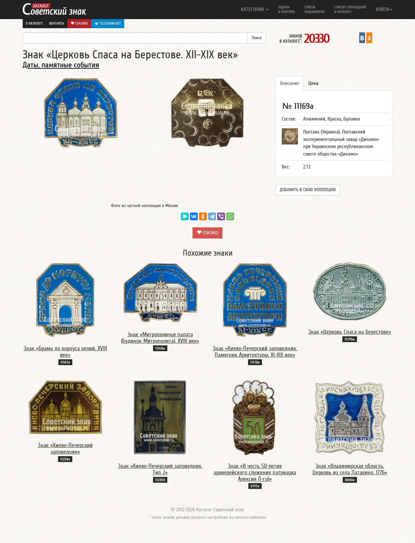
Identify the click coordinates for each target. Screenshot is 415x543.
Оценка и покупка (286, 9)
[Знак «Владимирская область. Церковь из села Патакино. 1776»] (350, 417)
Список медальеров (314, 9)
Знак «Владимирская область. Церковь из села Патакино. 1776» (350, 469)
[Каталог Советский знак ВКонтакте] (362, 37)
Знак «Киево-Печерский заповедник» (65, 448)
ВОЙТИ (382, 9)
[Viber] (221, 216)
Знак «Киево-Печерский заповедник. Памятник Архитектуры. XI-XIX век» (255, 351)
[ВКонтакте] (194, 216)
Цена (313, 83)
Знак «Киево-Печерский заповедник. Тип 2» (160, 469)
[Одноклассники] (203, 216)
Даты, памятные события (61, 65)
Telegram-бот (110, 23)
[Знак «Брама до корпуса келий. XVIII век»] (65, 300)
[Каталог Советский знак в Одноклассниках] (369, 37)
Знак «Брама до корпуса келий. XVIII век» (65, 351)
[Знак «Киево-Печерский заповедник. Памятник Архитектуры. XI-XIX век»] (255, 300)
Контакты (56, 23)
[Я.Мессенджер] (185, 216)
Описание (289, 83)
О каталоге (34, 23)
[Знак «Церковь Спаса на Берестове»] (350, 292)
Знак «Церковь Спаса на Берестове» (349, 332)
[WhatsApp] (230, 216)
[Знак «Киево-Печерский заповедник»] (65, 407)
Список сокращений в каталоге (350, 9)
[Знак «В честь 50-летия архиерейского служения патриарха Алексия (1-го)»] (255, 417)
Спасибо (81, 23)
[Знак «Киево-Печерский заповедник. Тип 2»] (160, 417)
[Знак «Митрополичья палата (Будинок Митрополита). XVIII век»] (160, 293)
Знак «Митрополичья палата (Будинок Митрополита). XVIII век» (160, 337)
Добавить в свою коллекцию (308, 189)
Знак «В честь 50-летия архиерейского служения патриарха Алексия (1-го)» (255, 472)
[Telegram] (212, 216)
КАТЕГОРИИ (253, 9)
